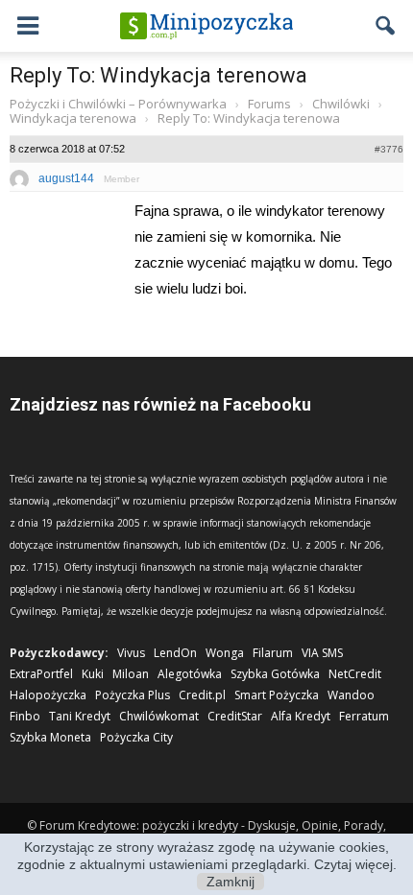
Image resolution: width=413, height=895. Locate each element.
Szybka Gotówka (275, 674)
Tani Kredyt (79, 716)
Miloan (130, 674)
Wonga (225, 653)
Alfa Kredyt (300, 716)
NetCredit (354, 674)
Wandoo (351, 695)
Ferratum (364, 716)
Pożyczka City (136, 737)
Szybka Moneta (50, 737)
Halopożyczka (48, 695)
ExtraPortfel (41, 674)
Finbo (25, 716)
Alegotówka (190, 674)
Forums (269, 103)
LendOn (175, 653)
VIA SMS (322, 653)
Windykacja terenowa (73, 118)
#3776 (389, 149)
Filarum (273, 653)
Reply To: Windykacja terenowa (158, 75)
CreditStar (234, 716)
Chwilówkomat (159, 716)
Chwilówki (341, 103)
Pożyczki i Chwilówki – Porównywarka (118, 103)
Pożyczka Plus (132, 695)
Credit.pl (202, 695)
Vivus (131, 653)
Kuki (93, 674)
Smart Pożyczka (276, 695)
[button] (386, 26)
